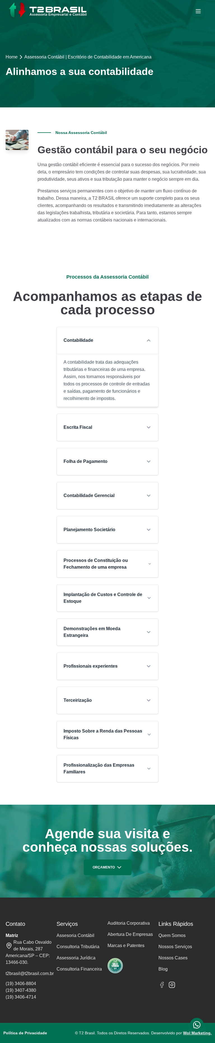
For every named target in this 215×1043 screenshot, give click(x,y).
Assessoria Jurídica (76, 957)
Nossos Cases (173, 957)
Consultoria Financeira (79, 969)
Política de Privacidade (25, 1033)
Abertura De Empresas (130, 934)
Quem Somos (172, 935)
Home (12, 57)
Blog (163, 969)
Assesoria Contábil (75, 935)
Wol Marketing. (197, 1033)
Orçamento (104, 867)
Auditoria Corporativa (129, 923)
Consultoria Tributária (78, 946)
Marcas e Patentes (126, 945)
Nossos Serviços (175, 946)
